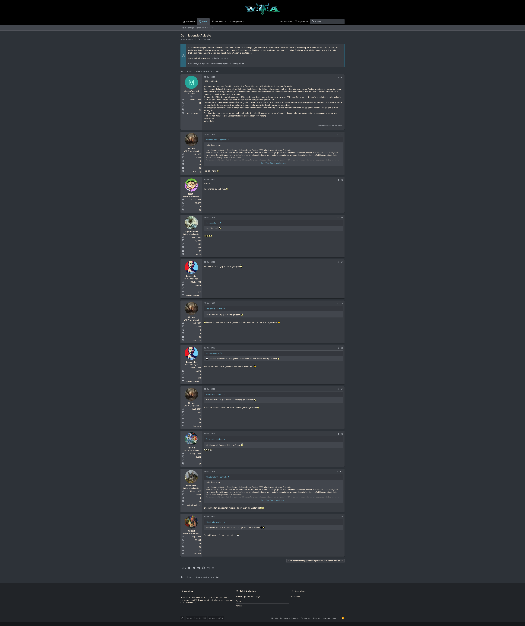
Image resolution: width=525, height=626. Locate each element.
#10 (341, 472)
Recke (198, 254)
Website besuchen (194, 295)
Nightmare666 (191, 231)
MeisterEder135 (189, 39)
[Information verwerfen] (340, 47)
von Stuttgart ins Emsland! (197, 505)
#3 (342, 180)
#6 (342, 303)
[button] (225, 21)
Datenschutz (306, 618)
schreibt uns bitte (220, 58)
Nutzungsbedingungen (289, 618)
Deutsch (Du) (217, 618)
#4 (342, 218)
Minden (197, 554)
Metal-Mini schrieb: (214, 522)
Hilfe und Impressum (322, 618)
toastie (191, 194)
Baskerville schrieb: (214, 309)
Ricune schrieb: (212, 223)
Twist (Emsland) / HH (195, 113)
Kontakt (239, 606)
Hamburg (197, 171)
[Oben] (339, 618)
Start (334, 618)
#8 (342, 389)
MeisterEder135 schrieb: (216, 140)
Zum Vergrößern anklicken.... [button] (273, 163)
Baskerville (191, 276)
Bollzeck (191, 531)
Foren (238, 601)
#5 (342, 262)
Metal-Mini (191, 485)
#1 (342, 77)
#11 (341, 517)
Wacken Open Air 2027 (196, 618)
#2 (342, 134)
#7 (342, 348)
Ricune (191, 148)
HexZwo (191, 447)
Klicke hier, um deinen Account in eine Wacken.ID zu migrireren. (216, 63)
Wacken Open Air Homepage (248, 596)
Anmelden (295, 596)
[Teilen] (338, 77)
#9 (342, 434)
